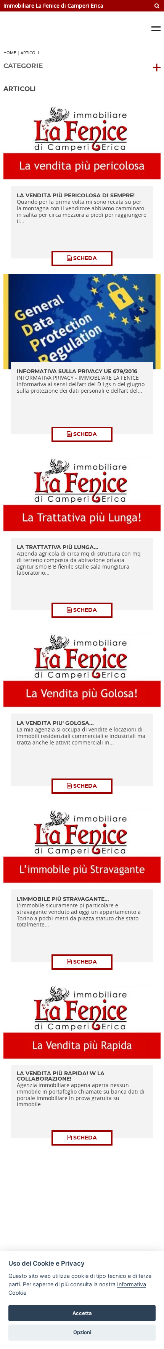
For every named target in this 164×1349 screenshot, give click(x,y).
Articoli (30, 52)
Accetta (82, 1313)
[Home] (60, 28)
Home (9, 52)
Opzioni (82, 1332)
